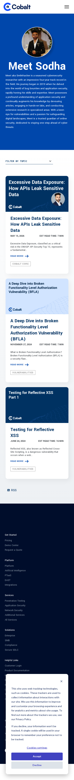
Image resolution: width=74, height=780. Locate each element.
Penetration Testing (15, 600)
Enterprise (10, 635)
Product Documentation (17, 670)
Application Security (15, 605)
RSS (13, 490)
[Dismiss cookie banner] (61, 681)
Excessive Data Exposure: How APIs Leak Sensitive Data (36, 224)
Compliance (11, 645)
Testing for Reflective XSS (32, 433)
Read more (17, 256)
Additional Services (15, 615)
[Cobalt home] (17, 7)
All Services (11, 619)
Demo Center (11, 545)
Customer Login (13, 665)
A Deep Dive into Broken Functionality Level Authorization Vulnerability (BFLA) (36, 330)
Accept (37, 756)
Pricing (8, 540)
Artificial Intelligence (15, 570)
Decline (37, 765)
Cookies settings (37, 747)
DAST (7, 580)
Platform (9, 566)
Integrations (11, 585)
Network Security (13, 610)
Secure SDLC (11, 650)
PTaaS (8, 575)
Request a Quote (13, 550)
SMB (7, 640)
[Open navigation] (66, 7)
